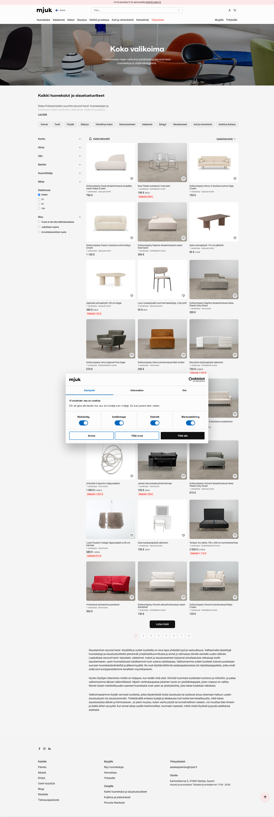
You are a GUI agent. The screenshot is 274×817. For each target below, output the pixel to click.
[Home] (44, 10)
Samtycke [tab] (89, 390)
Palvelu (42, 767)
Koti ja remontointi (203, 124)
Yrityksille (109, 778)
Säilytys (85, 124)
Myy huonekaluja (114, 767)
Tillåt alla (183, 435)
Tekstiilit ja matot (104, 124)
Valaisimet (147, 124)
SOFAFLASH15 (153, 2)
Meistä (42, 772)
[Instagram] (44, 748)
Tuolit (57, 124)
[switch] (119, 422)
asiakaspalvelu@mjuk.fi (183, 767)
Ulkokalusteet (180, 124)
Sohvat (44, 124)
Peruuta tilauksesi (114, 802)
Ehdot (41, 778)
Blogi (41, 789)
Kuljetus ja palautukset (117, 797)
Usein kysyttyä (46, 783)
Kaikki (44, 194)
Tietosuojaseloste (48, 800)
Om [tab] (184, 390)
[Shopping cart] (234, 10)
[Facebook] (39, 748)
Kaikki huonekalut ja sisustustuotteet (125, 791)
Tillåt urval (137, 435)
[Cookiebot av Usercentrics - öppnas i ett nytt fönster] (191, 379)
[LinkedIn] (49, 748)
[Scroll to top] (265, 797)
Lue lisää (42, 114)
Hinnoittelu (110, 772)
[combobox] (137, 10)
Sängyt (162, 124)
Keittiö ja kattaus (227, 124)
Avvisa (91, 435)
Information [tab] (137, 390)
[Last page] (189, 635)
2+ (42, 199)
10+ (43, 208)
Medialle (43, 794)
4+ (42, 203)
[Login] (229, 10)
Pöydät (70, 124)
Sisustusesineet (127, 124)
